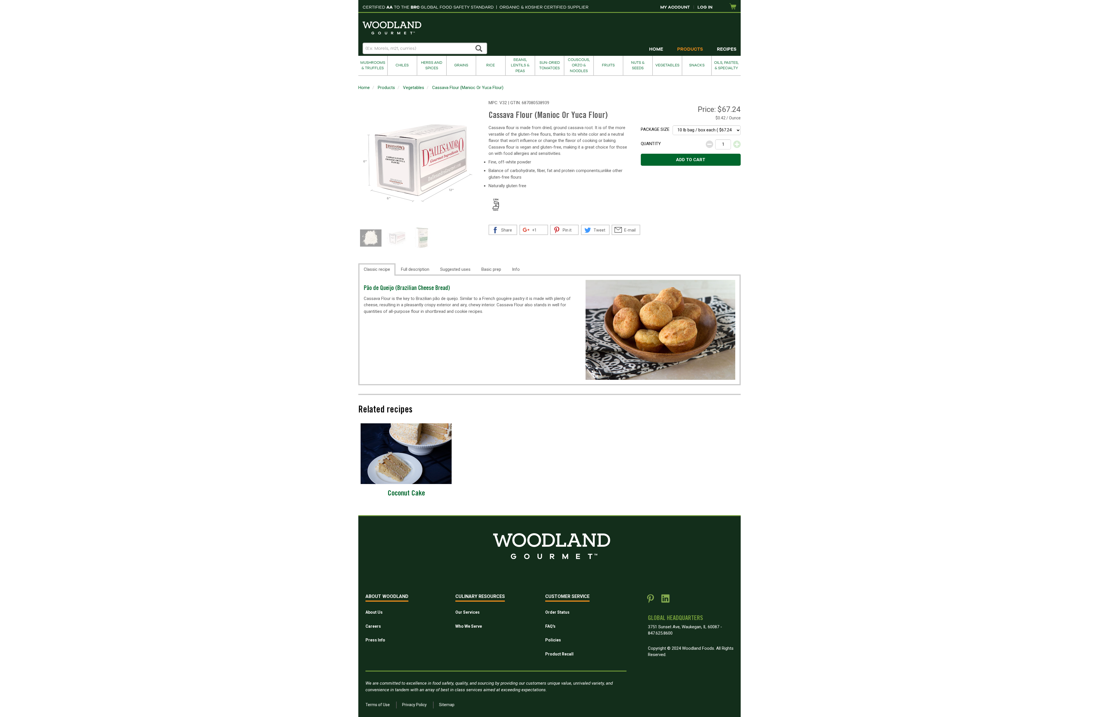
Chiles (402, 65)
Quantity (651, 143)
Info (516, 269)
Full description (415, 269)
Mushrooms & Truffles (372, 65)
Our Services (467, 612)
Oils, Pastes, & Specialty (726, 65)
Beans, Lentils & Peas (520, 65)
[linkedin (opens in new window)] (665, 601)
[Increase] (737, 144)
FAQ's (550, 626)
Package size (655, 129)
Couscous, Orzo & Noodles (579, 65)
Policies (553, 640)
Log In (704, 7)
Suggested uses (455, 269)
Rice (490, 65)
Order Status (557, 612)
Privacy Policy (414, 704)
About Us (374, 612)
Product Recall (559, 654)
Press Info (375, 640)
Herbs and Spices (431, 65)
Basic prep (491, 269)
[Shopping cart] (733, 7)
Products (690, 49)
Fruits (608, 65)
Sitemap (446, 704)
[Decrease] (709, 144)
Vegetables (667, 65)
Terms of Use (377, 704)
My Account (675, 7)
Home (656, 49)
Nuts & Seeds (638, 65)
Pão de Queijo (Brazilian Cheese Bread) (407, 289)
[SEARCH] (479, 48)
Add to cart (690, 159)
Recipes (726, 49)
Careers (373, 626)
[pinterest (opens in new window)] (650, 601)
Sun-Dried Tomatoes (549, 65)
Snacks (697, 65)
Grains (461, 65)
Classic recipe (377, 269)
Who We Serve (468, 626)
